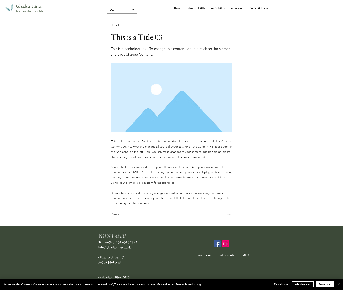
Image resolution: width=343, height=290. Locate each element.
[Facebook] (217, 243)
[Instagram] (225, 243)
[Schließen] (339, 284)
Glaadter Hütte (29, 6)
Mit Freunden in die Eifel (30, 10)
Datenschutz (226, 255)
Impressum (204, 255)
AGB (246, 255)
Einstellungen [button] (281, 284)
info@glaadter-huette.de (114, 247)
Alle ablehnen (302, 284)
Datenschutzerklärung (188, 284)
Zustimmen (325, 284)
